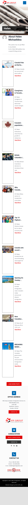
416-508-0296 (16, 464)
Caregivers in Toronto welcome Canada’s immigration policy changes (19, 92)
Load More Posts (14, 384)
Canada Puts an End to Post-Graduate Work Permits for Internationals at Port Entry (20, 64)
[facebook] (11, 445)
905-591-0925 (16, 462)
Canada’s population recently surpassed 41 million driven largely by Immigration (19, 124)
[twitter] (14, 445)
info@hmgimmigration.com (16, 465)
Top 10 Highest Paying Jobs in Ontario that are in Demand (19, 219)
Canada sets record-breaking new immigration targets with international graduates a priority (19, 249)
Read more (18, 75)
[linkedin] (16, 445)
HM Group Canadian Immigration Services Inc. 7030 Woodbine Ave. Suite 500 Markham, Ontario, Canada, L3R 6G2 (14, 404)
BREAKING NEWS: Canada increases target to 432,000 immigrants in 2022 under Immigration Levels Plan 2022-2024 (19, 346)
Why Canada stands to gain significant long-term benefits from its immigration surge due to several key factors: (19, 189)
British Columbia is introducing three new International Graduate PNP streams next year (19, 156)
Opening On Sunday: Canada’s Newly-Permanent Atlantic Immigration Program (19, 279)
